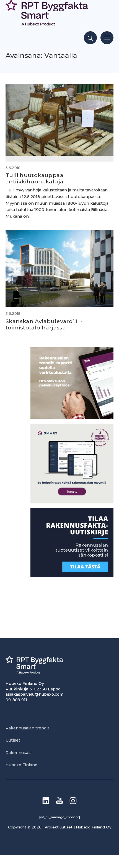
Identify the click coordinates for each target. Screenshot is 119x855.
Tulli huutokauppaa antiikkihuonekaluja (34, 178)
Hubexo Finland (21, 764)
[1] (71, 575)
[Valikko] (106, 37)
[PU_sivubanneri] (71, 417)
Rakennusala (19, 752)
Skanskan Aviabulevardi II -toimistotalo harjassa (44, 324)
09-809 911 (16, 699)
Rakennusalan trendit (27, 728)
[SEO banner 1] (71, 502)
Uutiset (13, 740)
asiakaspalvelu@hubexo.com (34, 694)
